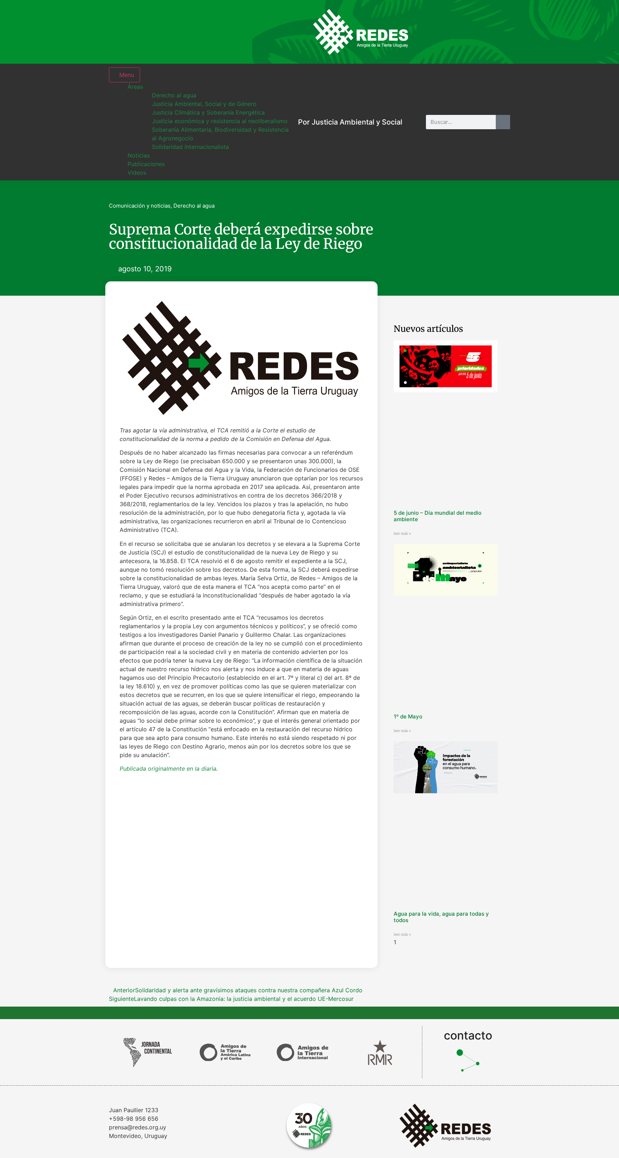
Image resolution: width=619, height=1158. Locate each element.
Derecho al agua (194, 205)
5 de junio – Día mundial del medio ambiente (437, 516)
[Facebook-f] (453, 32)
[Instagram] (429, 32)
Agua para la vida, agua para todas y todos (441, 917)
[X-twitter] (476, 32)
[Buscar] (503, 122)
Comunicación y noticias (140, 205)
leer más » (402, 533)
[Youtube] (499, 32)
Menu (126, 74)
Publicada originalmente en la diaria (168, 768)
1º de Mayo (408, 716)
